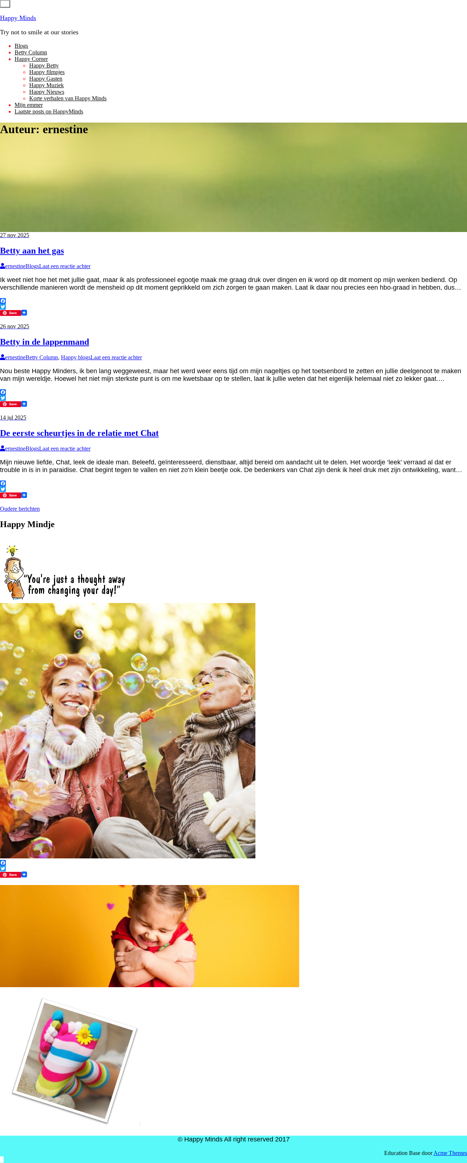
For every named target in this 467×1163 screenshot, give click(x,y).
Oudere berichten (20, 509)
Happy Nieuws (46, 92)
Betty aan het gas (32, 250)
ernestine (15, 266)
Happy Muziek (46, 85)
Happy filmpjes (47, 72)
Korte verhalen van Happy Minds (68, 98)
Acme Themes (450, 1153)
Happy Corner (31, 59)
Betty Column (31, 52)
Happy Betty (44, 65)
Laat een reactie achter (64, 266)
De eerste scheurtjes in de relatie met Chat (79, 433)
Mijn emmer (29, 105)
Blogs (21, 46)
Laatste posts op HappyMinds (49, 111)
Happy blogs (75, 357)
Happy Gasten (45, 79)
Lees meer (12, 320)
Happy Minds (18, 18)
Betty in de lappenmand (44, 342)
